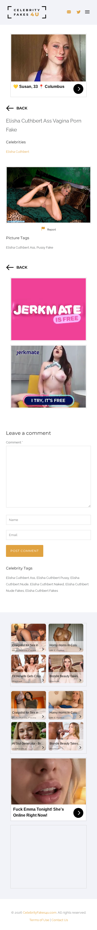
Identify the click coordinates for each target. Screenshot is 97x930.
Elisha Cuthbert (17, 152)
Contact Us (59, 920)
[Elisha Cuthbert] (48, 194)
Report (51, 229)
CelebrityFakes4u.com (39, 912)
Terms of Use (39, 920)
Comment (14, 442)
